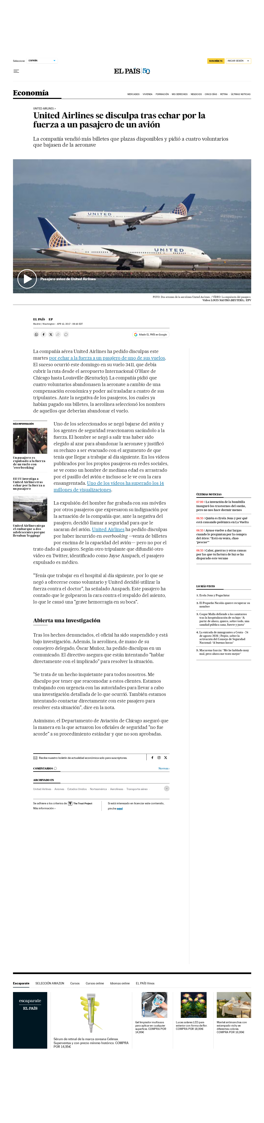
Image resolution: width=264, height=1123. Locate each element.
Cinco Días (211, 94)
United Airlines (43, 108)
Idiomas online (120, 983)
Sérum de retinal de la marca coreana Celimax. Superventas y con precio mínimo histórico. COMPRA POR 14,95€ (91, 1042)
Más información (43, 808)
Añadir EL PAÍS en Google (153, 334)
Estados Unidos (77, 789)
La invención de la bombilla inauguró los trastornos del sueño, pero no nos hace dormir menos (221, 506)
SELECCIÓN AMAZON (49, 983)
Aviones (59, 789)
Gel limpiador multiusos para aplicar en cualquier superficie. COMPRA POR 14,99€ (150, 1027)
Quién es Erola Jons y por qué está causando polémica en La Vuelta (222, 520)
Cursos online (95, 983)
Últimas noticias (209, 494)
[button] (132, 226)
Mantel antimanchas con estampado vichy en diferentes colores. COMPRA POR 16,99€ (232, 1027)
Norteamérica (98, 789)
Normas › (164, 768)
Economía (31, 93)
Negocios (196, 94)
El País (39, 319)
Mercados (133, 94)
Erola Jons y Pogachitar (214, 595)
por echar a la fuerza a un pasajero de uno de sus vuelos (107, 358)
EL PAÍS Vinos (145, 983)
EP (51, 319)
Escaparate (21, 983)
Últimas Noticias (241, 94)
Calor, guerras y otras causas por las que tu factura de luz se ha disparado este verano (221, 554)
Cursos (75, 983)
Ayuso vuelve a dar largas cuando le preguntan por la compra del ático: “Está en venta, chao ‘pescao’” (221, 536)
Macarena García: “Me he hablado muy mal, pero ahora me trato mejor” (224, 652)
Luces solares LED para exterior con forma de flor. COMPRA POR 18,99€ (191, 1025)
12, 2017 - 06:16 (70, 324)
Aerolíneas (116, 789)
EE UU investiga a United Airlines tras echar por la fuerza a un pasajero (29, 484)
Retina (224, 94)
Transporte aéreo (137, 789)
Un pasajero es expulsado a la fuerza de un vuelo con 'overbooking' (29, 462)
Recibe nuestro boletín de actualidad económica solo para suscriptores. (83, 757)
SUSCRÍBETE (216, 60)
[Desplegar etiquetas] (167, 788)
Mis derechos (179, 94)
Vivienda (148, 94)
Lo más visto (205, 586)
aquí (120, 808)
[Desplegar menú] (16, 71)
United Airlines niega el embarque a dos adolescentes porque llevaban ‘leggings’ (29, 530)
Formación (162, 94)
